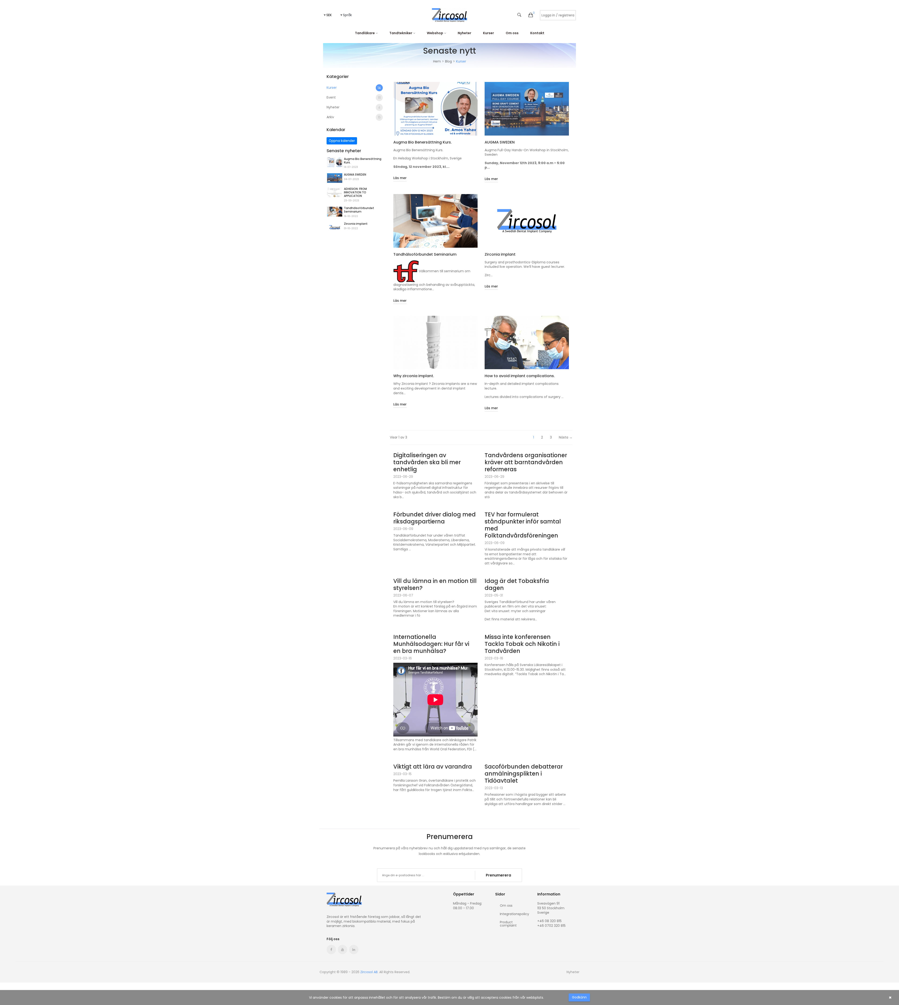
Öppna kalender (342, 140)
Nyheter (464, 33)
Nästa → (565, 437)
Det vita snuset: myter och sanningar (515, 611)
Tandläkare (365, 33)
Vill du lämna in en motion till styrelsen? (435, 585)
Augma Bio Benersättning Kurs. (362, 160)
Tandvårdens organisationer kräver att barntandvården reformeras (526, 462)
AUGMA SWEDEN (355, 174)
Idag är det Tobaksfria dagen (517, 585)
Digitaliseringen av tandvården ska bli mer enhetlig (427, 462)
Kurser (488, 33)
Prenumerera (498, 875)
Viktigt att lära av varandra (432, 766)
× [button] (890, 997)
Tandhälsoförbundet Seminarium (359, 209)
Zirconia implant (356, 223)
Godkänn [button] (579, 997)
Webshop (435, 33)
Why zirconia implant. (413, 376)
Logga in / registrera (558, 15)
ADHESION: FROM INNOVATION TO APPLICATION (355, 192)
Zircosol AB (369, 972)
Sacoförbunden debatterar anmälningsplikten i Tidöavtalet (524, 773)
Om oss (512, 33)
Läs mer (400, 178)
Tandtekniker (400, 33)
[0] (530, 15)
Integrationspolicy (514, 914)
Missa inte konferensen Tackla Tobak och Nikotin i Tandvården (522, 644)
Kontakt (537, 33)
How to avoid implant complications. (520, 376)
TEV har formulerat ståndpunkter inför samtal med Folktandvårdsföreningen (523, 525)
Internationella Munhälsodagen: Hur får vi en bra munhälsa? (431, 644)
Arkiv (354, 117)
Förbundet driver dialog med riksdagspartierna (434, 518)
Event (354, 97)
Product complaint (508, 923)
